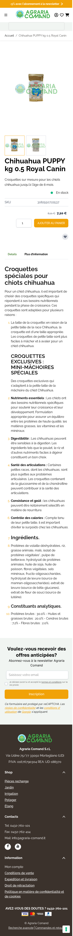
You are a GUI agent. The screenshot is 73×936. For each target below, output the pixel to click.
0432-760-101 (20, 825)
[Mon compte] (56, 15)
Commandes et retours (50, 927)
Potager (10, 800)
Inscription (36, 694)
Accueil (9, 35)
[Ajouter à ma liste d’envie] (65, 237)
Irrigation (11, 794)
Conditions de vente (19, 873)
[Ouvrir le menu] (6, 15)
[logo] (35, 738)
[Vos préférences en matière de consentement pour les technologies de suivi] (66, 929)
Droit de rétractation (19, 885)
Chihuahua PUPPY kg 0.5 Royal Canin (42, 35)
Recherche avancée (20, 927)
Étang (9, 806)
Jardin (9, 787)
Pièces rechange (17, 781)
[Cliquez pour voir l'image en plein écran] (36, 89)
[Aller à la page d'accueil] (33, 14)
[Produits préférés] (62, 15)
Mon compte (14, 867)
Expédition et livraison (21, 879)
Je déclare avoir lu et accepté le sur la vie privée (38, 683)
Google (26, 711)
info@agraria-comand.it (28, 838)
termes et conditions (51, 682)
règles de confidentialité (20, 707)
